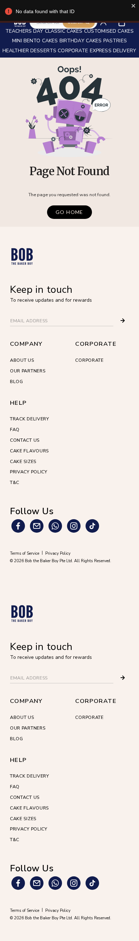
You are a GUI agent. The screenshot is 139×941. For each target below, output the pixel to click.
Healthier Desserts (29, 51)
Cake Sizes (23, 461)
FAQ (15, 429)
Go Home (69, 212)
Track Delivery (29, 419)
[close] (133, 6)
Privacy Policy (28, 472)
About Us (22, 360)
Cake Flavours (29, 451)
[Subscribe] (122, 320)
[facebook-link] (18, 526)
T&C (14, 482)
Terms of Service (24, 553)
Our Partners (27, 371)
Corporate (89, 360)
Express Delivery (113, 51)
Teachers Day (24, 31)
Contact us (25, 440)
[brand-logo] (22, 256)
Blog (16, 381)
